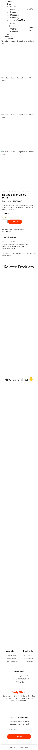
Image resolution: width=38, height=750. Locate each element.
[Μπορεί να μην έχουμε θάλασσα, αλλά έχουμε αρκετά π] (10, 407)
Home (9, 2)
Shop (9, 4)
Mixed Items (12, 24)
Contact (10, 39)
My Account (8, 35)
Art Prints (14, 191)
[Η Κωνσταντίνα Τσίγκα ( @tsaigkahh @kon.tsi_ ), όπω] (10, 608)
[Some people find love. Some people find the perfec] (10, 482)
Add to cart (15, 221)
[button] (13, 230)
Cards (8, 191)
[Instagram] (22, 706)
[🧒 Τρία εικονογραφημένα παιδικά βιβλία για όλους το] (10, 546)
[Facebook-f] (16, 706)
